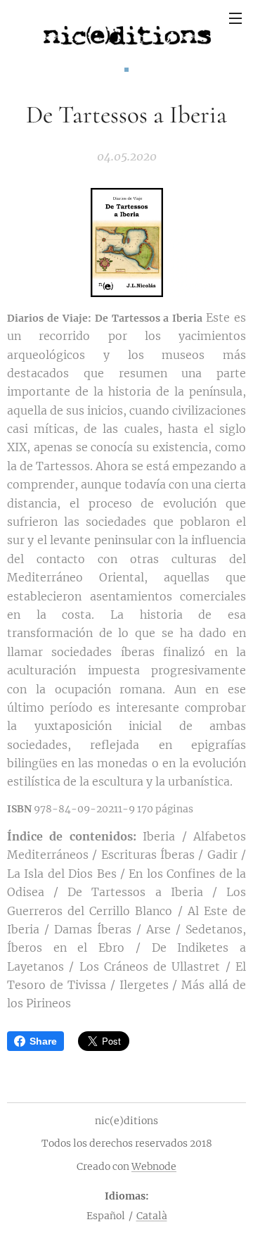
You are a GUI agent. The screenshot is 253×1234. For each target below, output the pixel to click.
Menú (235, 18)
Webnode (153, 1166)
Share (43, 1041)
